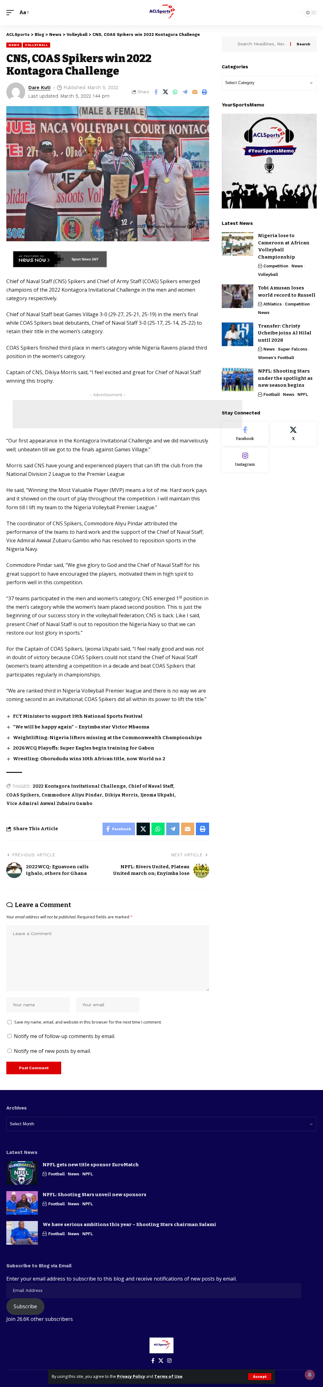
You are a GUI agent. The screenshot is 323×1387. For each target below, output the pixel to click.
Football (271, 394)
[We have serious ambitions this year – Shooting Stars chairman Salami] (22, 1233)
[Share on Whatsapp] (175, 92)
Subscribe (25, 1306)
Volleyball (36, 45)
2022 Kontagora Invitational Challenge (79, 786)
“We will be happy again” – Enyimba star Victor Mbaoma (81, 727)
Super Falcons (292, 349)
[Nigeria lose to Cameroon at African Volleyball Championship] (237, 244)
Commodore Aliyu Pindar (72, 795)
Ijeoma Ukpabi (157, 795)
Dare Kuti (39, 87)
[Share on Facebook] (155, 92)
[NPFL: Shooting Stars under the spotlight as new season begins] (237, 379)
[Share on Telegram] (185, 92)
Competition (275, 266)
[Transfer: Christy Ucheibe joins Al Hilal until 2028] (237, 334)
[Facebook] (245, 434)
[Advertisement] (127, 414)
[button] (259, 1376)
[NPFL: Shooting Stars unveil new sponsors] (22, 1203)
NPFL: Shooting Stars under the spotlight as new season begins (285, 378)
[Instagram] (245, 460)
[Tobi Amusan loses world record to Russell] (237, 296)
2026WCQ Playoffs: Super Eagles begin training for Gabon (83, 748)
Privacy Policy (131, 1376)
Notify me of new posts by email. (52, 1050)
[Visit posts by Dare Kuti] (15, 92)
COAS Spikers (22, 795)
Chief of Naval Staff (150, 786)
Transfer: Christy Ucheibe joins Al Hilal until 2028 (284, 333)
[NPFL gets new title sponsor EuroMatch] (22, 1173)
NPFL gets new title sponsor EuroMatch (91, 1164)
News (14, 45)
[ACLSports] (161, 12)
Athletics (272, 304)
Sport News (81, 259)
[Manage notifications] (310, 1375)
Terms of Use (168, 1376)
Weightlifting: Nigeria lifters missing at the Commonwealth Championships (107, 737)
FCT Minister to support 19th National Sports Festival (78, 716)
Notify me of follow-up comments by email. (64, 1036)
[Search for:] (261, 44)
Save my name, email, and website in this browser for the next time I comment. (88, 1022)
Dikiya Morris (121, 795)
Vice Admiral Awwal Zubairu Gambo (49, 803)
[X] (293, 434)
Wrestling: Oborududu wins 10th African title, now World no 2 (89, 759)
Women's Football (276, 357)
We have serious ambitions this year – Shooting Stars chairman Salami (129, 1224)
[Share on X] (165, 92)
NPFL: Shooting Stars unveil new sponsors (95, 1194)
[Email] (195, 92)
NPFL (302, 394)
